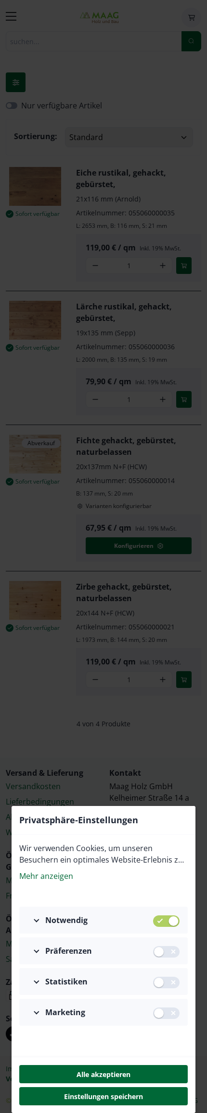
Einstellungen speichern (103, 1096)
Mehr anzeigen (46, 876)
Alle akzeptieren (103, 1074)
